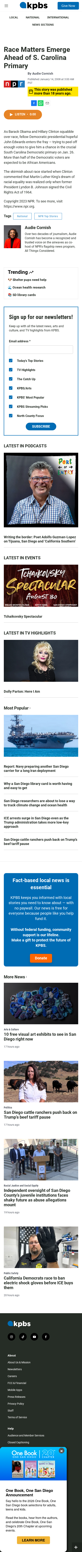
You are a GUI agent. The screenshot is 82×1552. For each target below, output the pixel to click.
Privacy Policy (16, 1403)
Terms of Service (17, 1417)
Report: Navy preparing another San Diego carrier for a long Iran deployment (36, 768)
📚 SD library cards (22, 295)
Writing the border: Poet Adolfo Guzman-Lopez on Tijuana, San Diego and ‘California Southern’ (40, 539)
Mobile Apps (15, 1389)
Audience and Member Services (26, 1435)
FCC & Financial (17, 1383)
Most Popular (16, 708)
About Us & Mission (19, 1362)
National (33, 17)
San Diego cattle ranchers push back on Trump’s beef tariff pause (40, 842)
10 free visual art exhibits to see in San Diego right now (40, 1036)
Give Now (68, 6)
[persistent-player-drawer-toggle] (77, 1547)
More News (14, 977)
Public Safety (11, 1273)
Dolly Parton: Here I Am (22, 691)
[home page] (33, 6)
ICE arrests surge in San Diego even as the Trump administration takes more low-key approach (36, 822)
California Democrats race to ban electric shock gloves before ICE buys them (38, 1283)
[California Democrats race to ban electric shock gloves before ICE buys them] (41, 1247)
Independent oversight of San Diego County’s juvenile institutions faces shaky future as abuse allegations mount (37, 1197)
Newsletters (15, 1369)
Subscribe (41, 426)
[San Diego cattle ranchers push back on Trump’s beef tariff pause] (41, 1081)
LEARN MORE (33, 1540)
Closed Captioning (18, 1442)
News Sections (43, 24)
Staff (11, 1410)
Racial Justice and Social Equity (21, 1185)
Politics (8, 1107)
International (58, 17)
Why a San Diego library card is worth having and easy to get (38, 786)
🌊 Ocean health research (27, 287)
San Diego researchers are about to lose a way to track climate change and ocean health (39, 803)
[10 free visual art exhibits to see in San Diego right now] (41, 1003)
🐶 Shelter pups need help (27, 280)
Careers (12, 1376)
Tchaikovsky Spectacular (23, 616)
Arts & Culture (11, 1029)
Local (13, 17)
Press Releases (16, 1396)
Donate (41, 958)
